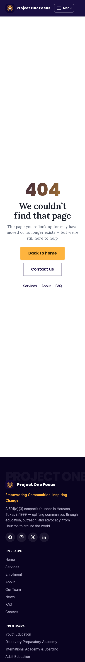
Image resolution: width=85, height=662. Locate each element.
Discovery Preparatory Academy (31, 642)
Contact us (42, 269)
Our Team (13, 589)
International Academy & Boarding (31, 649)
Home (10, 559)
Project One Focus (36, 484)
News (10, 597)
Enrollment (13, 574)
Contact (11, 612)
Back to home (42, 253)
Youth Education (18, 634)
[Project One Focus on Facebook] (10, 537)
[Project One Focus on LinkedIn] (44, 537)
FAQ (58, 286)
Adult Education (17, 657)
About (46, 286)
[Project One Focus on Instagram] (21, 537)
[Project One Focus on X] (33, 537)
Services (30, 286)
